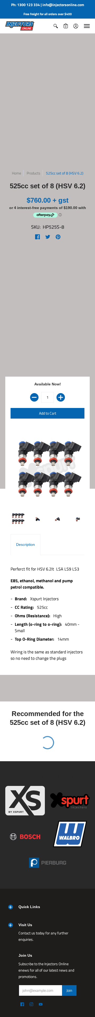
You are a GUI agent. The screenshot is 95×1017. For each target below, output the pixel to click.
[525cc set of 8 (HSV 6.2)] (18, 519)
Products (33, 173)
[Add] (60, 397)
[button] (56, 26)
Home (16, 173)
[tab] (25, 544)
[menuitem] (56, 26)
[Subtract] (34, 397)
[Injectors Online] (19, 26)
